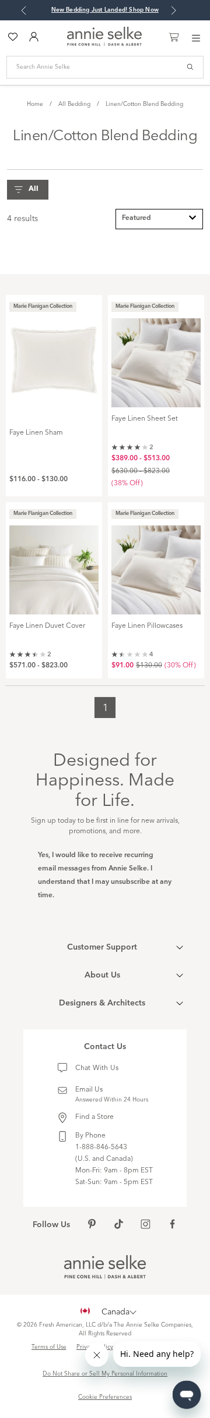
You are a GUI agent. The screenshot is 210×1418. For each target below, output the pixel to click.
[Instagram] (145, 1225)
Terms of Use (49, 1347)
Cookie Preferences (105, 1397)
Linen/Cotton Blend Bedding (144, 104)
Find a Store (94, 1117)
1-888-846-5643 (101, 1147)
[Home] (104, 43)
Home (35, 104)
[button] (30, 190)
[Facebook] (172, 1225)
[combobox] (159, 219)
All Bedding (74, 104)
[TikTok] (119, 1225)
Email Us (89, 1089)
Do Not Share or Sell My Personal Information (105, 1374)
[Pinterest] (92, 1225)
